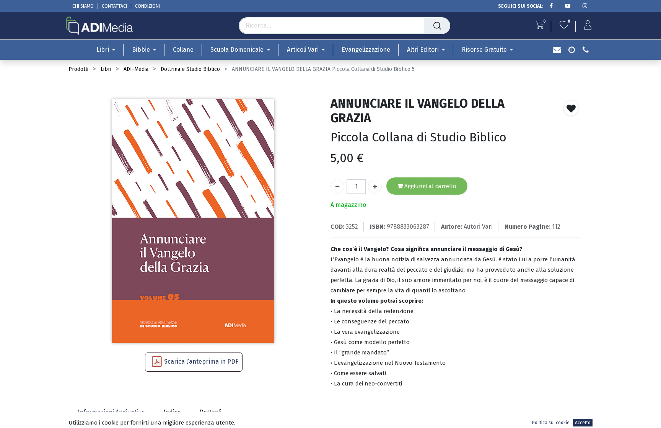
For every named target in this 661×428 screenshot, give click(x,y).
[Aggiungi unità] (375, 187)
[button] (571, 108)
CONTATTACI (114, 6)
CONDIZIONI (147, 6)
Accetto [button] (583, 422)
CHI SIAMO (83, 6)
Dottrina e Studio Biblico (190, 69)
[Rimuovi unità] (337, 187)
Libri (106, 69)
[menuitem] (183, 49)
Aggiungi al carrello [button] (429, 186)
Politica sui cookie (551, 422)
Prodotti (78, 69)
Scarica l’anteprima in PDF (201, 361)
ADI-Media (136, 69)
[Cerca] (437, 25)
